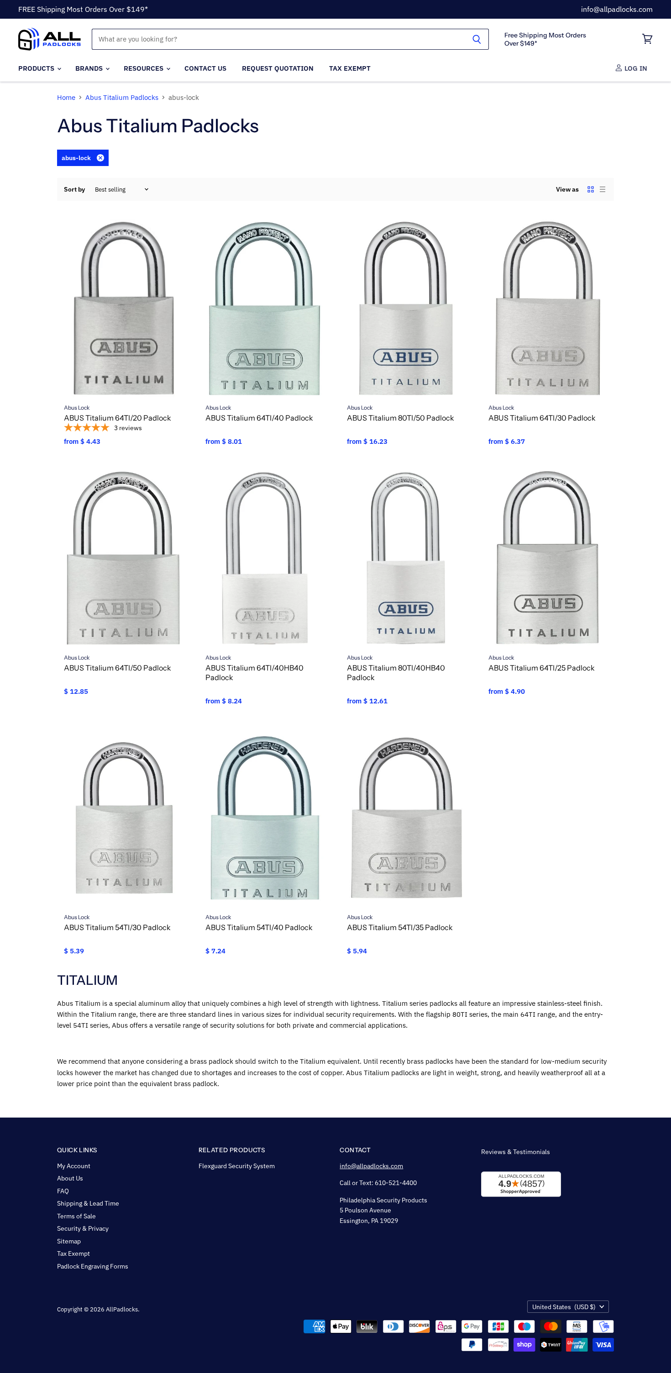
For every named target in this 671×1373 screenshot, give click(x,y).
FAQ (63, 1191)
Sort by (74, 189)
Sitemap (69, 1241)
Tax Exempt (350, 68)
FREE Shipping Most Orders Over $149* (83, 9)
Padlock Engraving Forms (92, 1266)
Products (37, 68)
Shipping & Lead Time (88, 1203)
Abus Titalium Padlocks (121, 97)
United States (564, 1307)
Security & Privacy (83, 1228)
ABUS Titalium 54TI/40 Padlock (259, 927)
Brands (90, 68)
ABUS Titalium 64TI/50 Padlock (117, 667)
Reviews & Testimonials (515, 1152)
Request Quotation (278, 68)
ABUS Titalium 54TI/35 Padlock (400, 927)
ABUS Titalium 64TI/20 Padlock (117, 417)
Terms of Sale (76, 1216)
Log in (635, 68)
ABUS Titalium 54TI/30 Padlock (117, 927)
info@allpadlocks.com (617, 9)
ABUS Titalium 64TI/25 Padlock (541, 667)
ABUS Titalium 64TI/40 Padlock (259, 417)
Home (66, 97)
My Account (73, 1166)
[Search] (477, 39)
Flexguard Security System (237, 1166)
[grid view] (590, 189)
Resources (144, 68)
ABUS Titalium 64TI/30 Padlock (542, 417)
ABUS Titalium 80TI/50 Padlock (400, 417)
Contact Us (205, 68)
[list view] (602, 189)
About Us (70, 1178)
